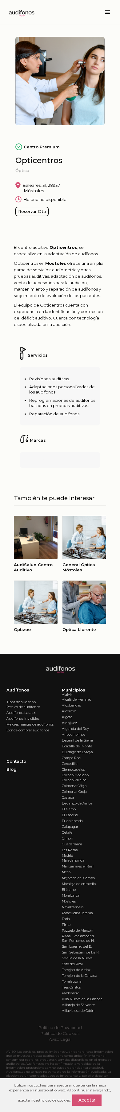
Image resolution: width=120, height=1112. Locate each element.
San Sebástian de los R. (80, 952)
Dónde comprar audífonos (27, 730)
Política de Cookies (60, 1033)
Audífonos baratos (21, 713)
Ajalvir (67, 694)
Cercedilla (70, 764)
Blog (11, 769)
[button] (107, 12)
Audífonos (17, 689)
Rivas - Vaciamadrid (78, 936)
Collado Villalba (74, 780)
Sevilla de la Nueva (77, 958)
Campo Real (71, 758)
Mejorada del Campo (78, 878)
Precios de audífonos (23, 707)
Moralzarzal (71, 895)
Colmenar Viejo (74, 786)
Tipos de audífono (21, 702)
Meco (66, 872)
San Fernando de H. (78, 940)
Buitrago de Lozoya (77, 752)
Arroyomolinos (73, 734)
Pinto (66, 924)
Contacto (16, 761)
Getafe (67, 832)
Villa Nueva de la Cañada (82, 999)
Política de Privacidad (60, 1027)
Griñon (67, 838)
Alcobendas (71, 705)
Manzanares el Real (78, 866)
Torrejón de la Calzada (79, 975)
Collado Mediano (75, 775)
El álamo (69, 809)
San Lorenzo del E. (77, 946)
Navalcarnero (72, 907)
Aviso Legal (60, 1039)
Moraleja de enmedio (79, 884)
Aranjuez (69, 723)
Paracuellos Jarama (77, 913)
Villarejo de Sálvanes (78, 1005)
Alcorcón (69, 711)
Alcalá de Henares (76, 699)
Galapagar (70, 826)
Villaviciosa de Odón (78, 1010)
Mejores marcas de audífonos (30, 724)
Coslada (68, 797)
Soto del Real (72, 964)
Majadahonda (73, 860)
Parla (66, 919)
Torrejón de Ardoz (76, 970)
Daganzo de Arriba (77, 803)
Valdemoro (70, 993)
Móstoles (69, 901)
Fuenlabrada (72, 821)
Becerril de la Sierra (77, 740)
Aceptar (86, 1100)
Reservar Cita (32, 211)
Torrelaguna (72, 981)
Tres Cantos (71, 987)
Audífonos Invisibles (22, 718)
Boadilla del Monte (77, 746)
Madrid (67, 855)
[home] (19, 12)
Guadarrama (72, 844)
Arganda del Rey (75, 728)
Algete (67, 717)
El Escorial (70, 815)
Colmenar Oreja (74, 791)
